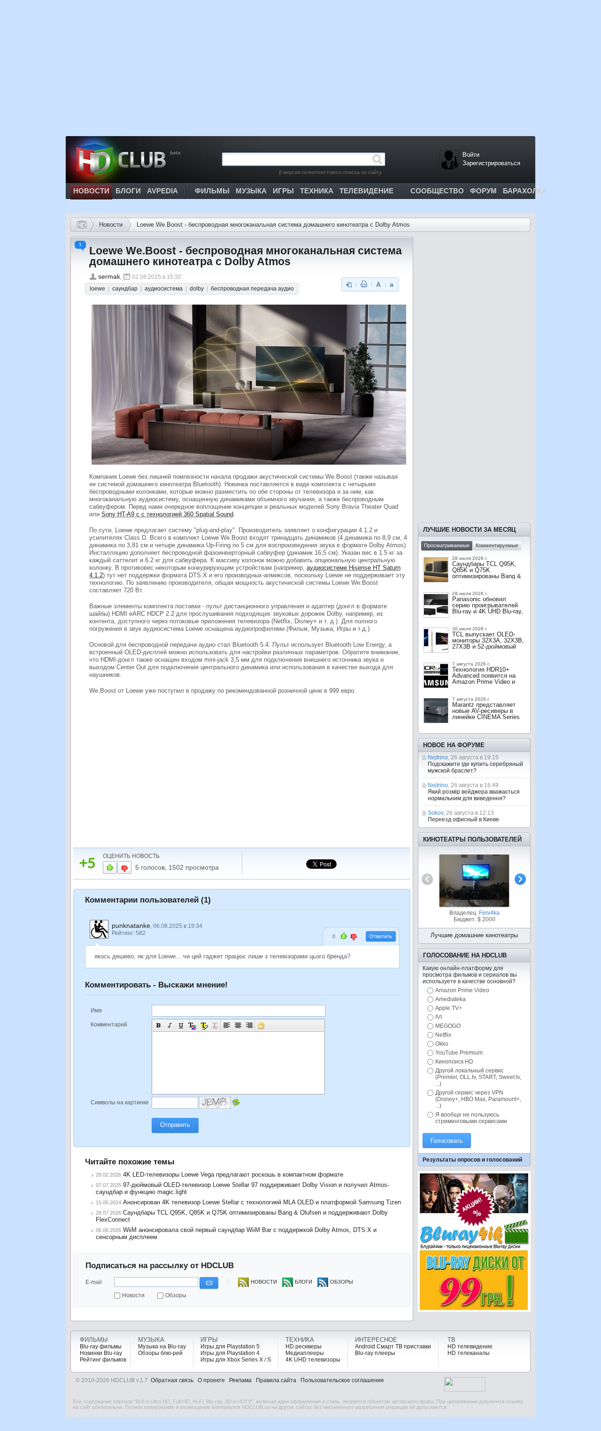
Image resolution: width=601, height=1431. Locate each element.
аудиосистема (164, 288)
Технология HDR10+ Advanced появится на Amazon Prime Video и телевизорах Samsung (484, 678)
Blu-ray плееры (375, 1353)
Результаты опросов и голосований (472, 1159)
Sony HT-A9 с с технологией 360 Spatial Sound (167, 514)
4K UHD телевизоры (312, 1359)
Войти (470, 154)
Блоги (303, 1282)
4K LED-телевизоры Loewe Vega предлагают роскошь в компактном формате (233, 1174)
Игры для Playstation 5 (230, 1346)
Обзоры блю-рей (160, 1353)
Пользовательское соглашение (342, 1380)
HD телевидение (470, 1346)
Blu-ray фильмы (101, 1346)
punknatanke (131, 925)
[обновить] (235, 1102)
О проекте (211, 1380)
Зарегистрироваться (491, 163)
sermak (109, 276)
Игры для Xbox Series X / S (235, 1359)
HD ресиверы (303, 1346)
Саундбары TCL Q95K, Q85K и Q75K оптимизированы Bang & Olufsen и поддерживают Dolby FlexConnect (487, 576)
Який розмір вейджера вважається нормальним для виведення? (474, 795)
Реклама (240, 1380)
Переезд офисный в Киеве (463, 819)
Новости (111, 224)
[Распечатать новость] (364, 284)
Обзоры (175, 1295)
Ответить (381, 936)
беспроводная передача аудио (252, 288)
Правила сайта (276, 1380)
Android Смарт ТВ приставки (393, 1346)
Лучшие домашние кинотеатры (474, 935)
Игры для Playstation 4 (230, 1353)
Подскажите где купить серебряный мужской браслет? (475, 767)
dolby (197, 288)
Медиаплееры (304, 1353)
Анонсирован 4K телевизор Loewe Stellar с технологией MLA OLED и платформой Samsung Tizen (262, 1202)
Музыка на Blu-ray (162, 1346)
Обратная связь (172, 1380)
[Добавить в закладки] (349, 284)
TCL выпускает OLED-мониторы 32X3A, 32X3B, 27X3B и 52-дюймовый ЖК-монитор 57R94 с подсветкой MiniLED (488, 646)
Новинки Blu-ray (101, 1353)
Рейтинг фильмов (103, 1359)
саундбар (125, 288)
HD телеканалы (468, 1353)
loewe (97, 288)
